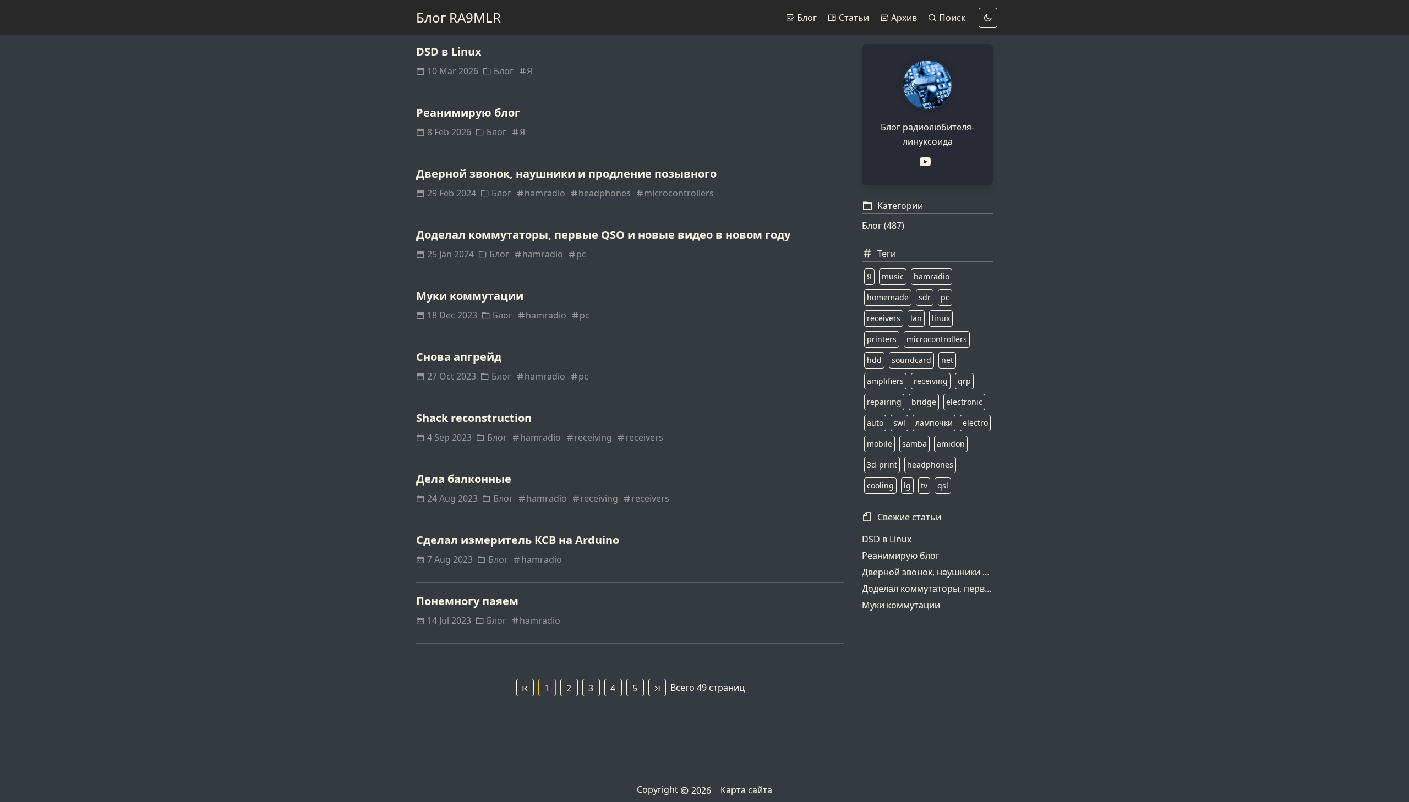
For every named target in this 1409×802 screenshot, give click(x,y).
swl (899, 423)
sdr (925, 297)
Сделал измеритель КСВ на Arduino (517, 539)
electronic (964, 402)
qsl (942, 485)
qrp (964, 381)
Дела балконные (463, 478)
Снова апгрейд (458, 356)
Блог (806, 18)
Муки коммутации (469, 295)
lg (907, 485)
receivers (644, 437)
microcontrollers (679, 193)
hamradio (545, 193)
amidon (951, 443)
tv (924, 485)
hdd (874, 360)
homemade (888, 297)
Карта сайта (746, 790)
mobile (879, 443)
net (947, 360)
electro (975, 423)
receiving (593, 437)
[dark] (988, 18)
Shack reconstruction (474, 417)
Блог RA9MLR (458, 17)
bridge (923, 402)
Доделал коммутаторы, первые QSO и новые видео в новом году (603, 234)
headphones (604, 193)
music (893, 276)
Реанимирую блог (468, 112)
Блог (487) (883, 225)
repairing (884, 402)
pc (581, 254)
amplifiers (885, 381)
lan (916, 318)
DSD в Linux (449, 51)
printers (882, 339)
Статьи (853, 18)
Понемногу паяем (467, 601)
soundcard (911, 360)
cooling (880, 485)
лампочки (934, 423)
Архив (903, 18)
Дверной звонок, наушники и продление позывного (566, 173)
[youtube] (927, 162)
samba (914, 443)
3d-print (882, 464)
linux (941, 318)
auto (875, 423)
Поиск (951, 18)
